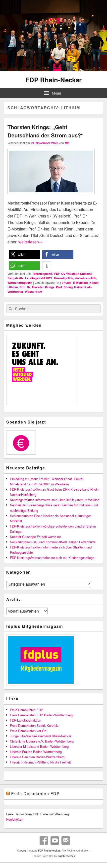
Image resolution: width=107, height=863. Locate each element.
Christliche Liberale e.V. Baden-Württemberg (42, 741)
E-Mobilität (80, 282)
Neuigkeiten (14, 819)
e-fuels (66, 282)
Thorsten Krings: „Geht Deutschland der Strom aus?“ (45, 131)
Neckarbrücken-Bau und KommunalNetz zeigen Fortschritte (53, 541)
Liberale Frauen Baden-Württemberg (36, 751)
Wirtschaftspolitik (19, 282)
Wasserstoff (33, 291)
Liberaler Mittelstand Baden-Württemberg (39, 746)
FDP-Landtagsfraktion (25, 720)
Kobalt (94, 282)
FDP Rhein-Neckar (53, 79)
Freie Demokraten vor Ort (28, 730)
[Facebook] (44, 840)
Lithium (12, 287)
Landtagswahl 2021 (39, 278)
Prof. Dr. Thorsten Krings (36, 287)
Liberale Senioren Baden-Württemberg (37, 757)
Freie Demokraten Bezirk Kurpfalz (34, 725)
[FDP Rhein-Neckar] (53, 70)
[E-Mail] (65, 840)
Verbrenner (15, 291)
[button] (24, 254)
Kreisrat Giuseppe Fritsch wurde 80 (35, 536)
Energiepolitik (43, 273)
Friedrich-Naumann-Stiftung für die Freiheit (40, 762)
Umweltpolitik (63, 278)
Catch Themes (66, 856)
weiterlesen (30, 242)
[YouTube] (55, 840)
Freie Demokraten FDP (26, 709)
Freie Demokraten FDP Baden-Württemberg (41, 715)
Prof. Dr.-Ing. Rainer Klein (74, 287)
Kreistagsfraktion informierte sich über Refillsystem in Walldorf (55, 499)
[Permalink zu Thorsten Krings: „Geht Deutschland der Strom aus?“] (51, 196)
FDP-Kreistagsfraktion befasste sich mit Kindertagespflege (52, 557)
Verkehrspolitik (85, 278)
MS (67, 143)
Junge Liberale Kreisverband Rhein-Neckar (40, 736)
